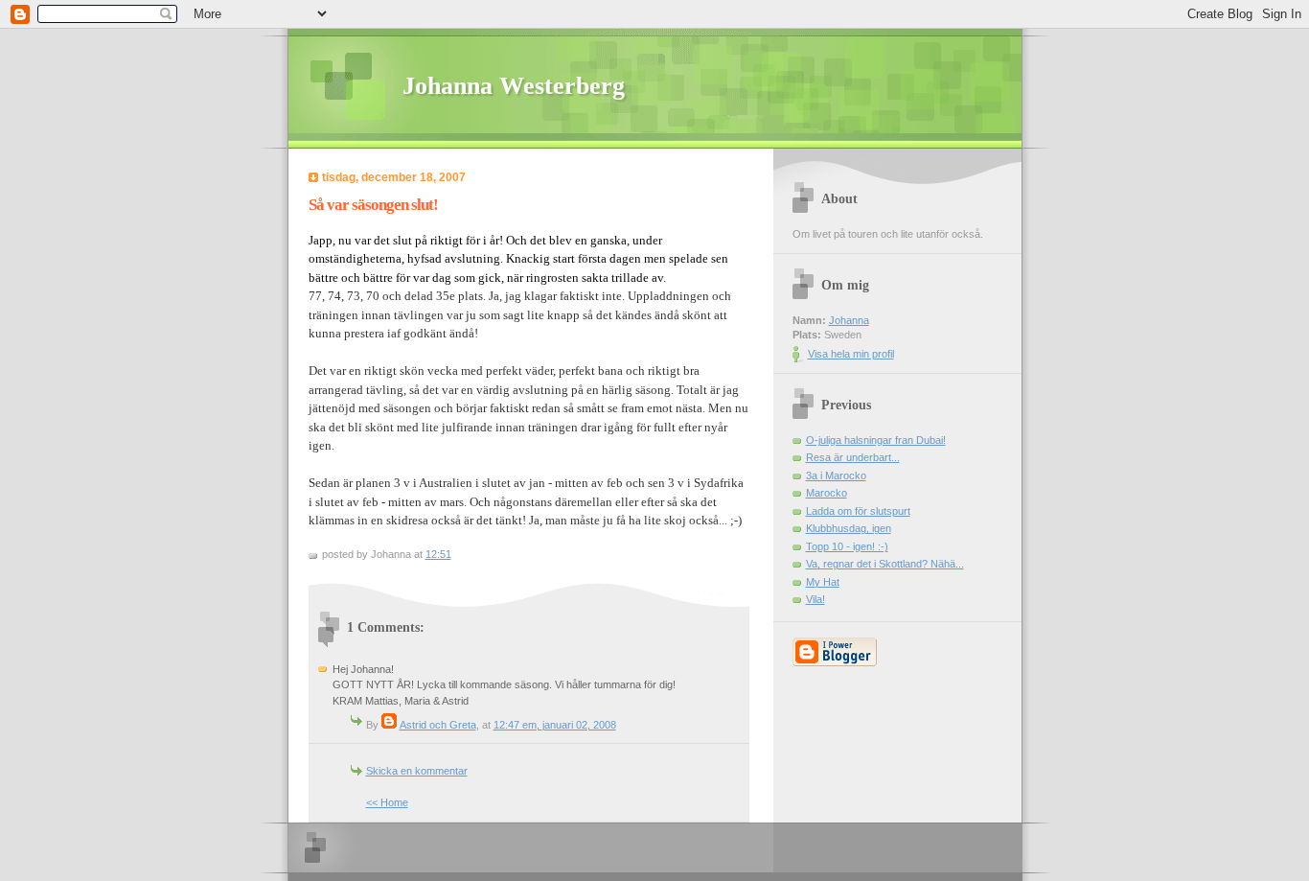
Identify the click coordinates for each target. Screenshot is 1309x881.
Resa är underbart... (853, 457)
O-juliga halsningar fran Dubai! (876, 440)
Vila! (815, 599)
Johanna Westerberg (513, 86)
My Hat (822, 582)
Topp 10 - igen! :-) (847, 546)
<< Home (387, 802)
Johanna (849, 320)
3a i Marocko (836, 475)
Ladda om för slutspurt (858, 511)
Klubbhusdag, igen (848, 528)
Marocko (826, 492)
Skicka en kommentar (417, 771)
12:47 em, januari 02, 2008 (555, 724)
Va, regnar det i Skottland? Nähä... (885, 563)
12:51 (438, 554)
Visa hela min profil (851, 353)
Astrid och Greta (438, 724)
